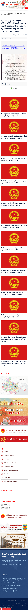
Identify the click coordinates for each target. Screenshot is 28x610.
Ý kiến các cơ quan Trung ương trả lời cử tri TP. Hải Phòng (14, 14)
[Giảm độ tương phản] (11, 38)
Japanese (13, 7)
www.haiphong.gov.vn (4, 602)
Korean (17, 7)
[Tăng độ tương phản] (8, 38)
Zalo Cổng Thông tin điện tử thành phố (11, 591)
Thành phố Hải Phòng (16, 5)
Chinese (22, 7)
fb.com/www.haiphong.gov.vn (10, 588)
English (8, 7)
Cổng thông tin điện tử (13, 2)
